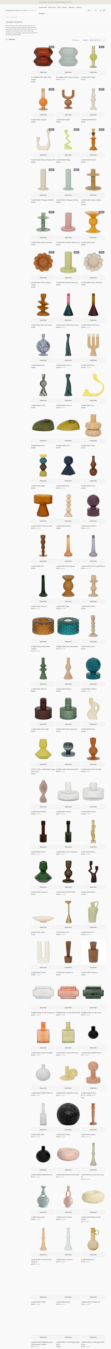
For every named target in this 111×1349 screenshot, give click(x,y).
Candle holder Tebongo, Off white (42, 200)
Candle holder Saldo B (88, 689)
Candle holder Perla (88, 729)
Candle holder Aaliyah (38, 120)
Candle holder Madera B (64, 972)
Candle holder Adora (88, 892)
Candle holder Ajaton (88, 1134)
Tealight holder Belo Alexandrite (67, 646)
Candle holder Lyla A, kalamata (66, 852)
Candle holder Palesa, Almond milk (43, 160)
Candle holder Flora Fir (39, 606)
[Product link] (43, 65)
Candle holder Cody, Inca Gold (41, 526)
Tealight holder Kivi (37, 445)
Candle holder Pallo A (88, 1093)
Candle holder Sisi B (88, 606)
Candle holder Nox (87, 365)
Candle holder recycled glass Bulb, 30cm (92, 1343)
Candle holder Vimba (88, 160)
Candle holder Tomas (38, 972)
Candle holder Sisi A (88, 646)
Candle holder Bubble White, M (41, 1093)
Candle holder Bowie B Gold (65, 892)
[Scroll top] (109, 1347)
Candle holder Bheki (63, 120)
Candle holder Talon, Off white (91, 283)
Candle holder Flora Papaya (65, 566)
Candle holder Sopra (63, 1302)
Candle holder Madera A (89, 972)
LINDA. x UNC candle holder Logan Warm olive (43, 770)
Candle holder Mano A (63, 689)
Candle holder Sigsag (63, 160)
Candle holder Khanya (88, 120)
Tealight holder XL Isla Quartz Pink (68, 1013)
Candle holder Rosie (38, 365)
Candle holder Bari (87, 1260)
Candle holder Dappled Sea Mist (67, 1093)
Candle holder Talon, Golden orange (41, 284)
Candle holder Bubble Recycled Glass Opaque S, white (41, 1343)
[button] (95, 10)
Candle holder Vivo (87, 932)
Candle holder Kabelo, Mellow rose (68, 242)
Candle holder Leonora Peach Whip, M (41, 1261)
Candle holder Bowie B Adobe (91, 769)
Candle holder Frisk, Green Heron (67, 325)
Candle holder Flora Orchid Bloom (93, 566)
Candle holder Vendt (38, 405)
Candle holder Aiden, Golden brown (91, 201)
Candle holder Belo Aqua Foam (66, 729)
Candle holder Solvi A (88, 812)
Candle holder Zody (88, 445)
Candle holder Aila (87, 405)
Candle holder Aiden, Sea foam (41, 242)
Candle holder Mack (88, 77)
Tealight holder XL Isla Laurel (91, 1013)
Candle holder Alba (37, 1134)
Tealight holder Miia (63, 445)
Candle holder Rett (62, 486)
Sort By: (85, 40)
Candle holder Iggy (62, 606)
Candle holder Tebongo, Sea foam (67, 200)
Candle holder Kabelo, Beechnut (67, 283)
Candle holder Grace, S (64, 405)
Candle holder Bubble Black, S (91, 1053)
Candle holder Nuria (38, 932)
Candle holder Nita (62, 932)
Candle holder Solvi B (63, 812)
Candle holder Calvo (38, 1217)
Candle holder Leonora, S (64, 1260)
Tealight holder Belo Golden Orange (40, 648)
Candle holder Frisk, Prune (90, 325)
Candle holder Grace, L (64, 365)
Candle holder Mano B (38, 689)
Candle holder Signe (38, 486)
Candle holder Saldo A (88, 526)
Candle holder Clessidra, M (90, 1302)
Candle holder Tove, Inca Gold (41, 325)
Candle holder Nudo (63, 1134)
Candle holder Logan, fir (39, 892)
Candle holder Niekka (38, 812)
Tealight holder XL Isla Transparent (43, 1013)
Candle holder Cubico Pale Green (67, 1053)
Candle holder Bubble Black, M (41, 1175)
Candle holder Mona (88, 852)
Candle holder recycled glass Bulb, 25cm (68, 1343)
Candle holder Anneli (63, 526)
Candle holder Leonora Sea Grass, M (92, 1176)
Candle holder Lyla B (38, 852)
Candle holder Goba (88, 242)
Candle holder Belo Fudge (40, 729)
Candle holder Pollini (38, 1302)
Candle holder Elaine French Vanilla (91, 1218)
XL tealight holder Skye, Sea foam (67, 77)
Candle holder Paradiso (64, 1217)
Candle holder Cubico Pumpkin (42, 1053)
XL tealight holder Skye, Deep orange (41, 78)
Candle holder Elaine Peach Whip (67, 1175)
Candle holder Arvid (88, 486)
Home (7, 17)
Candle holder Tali (37, 566)
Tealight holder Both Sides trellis (67, 769)
